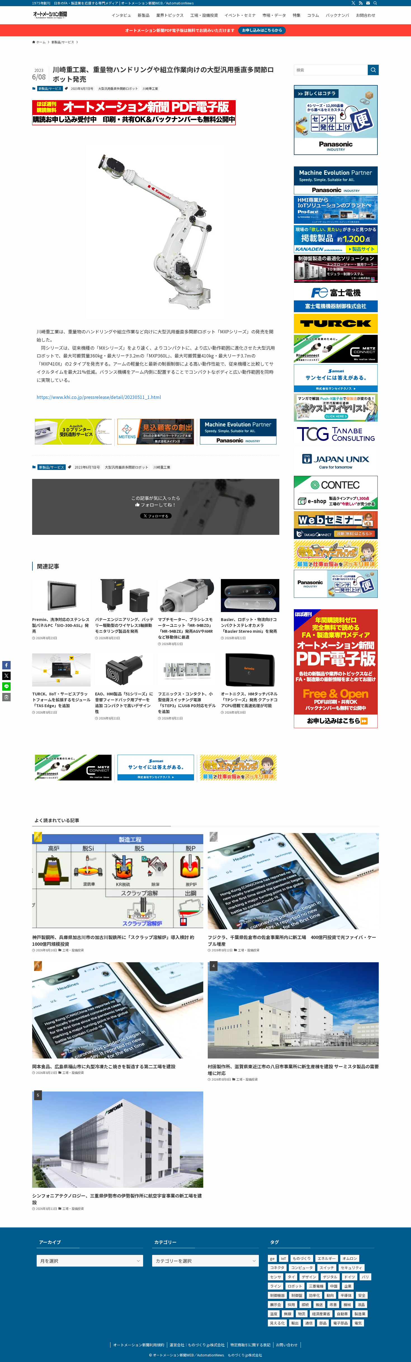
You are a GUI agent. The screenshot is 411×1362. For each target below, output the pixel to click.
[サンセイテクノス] (155, 778)
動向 (330, 1295)
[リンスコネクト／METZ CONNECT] (73, 778)
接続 (305, 1304)
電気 (358, 1323)
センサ (275, 1276)
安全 (361, 1295)
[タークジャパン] (336, 331)
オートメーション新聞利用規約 (138, 1344)
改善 (333, 1304)
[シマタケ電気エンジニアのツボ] (238, 778)
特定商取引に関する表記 (250, 1344)
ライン (275, 1286)
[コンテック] (336, 508)
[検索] (375, 3)
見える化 (277, 1323)
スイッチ (327, 1267)
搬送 (319, 1304)
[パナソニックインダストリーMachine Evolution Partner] (238, 442)
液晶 (361, 1304)
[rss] (360, 3)
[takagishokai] (336, 537)
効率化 (314, 1295)
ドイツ (349, 1276)
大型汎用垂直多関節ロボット (118, 88)
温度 (273, 1313)
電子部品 (340, 1323)
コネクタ (277, 1267)
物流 (301, 1313)
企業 (347, 1286)
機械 (347, 1304)
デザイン (309, 1276)
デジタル (330, 1276)
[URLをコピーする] (6, 697)
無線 (287, 1313)
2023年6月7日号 (82, 88)
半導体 (346, 1295)
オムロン (349, 1258)
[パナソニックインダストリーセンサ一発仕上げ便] (336, 153)
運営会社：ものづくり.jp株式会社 (197, 1344)
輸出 (295, 1323)
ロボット (295, 1286)
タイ (291, 1276)
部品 (323, 1323)
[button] (6, 665)
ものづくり (302, 1258)
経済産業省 (321, 1313)
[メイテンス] (155, 442)
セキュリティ (351, 1267)
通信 (309, 1323)
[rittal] (336, 281)
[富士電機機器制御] (336, 310)
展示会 (275, 1304)
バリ (365, 1276)
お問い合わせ (287, 1344)
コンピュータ (302, 1267)
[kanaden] (336, 251)
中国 (333, 1286)
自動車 (342, 1313)
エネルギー (327, 1258)
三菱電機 (316, 1286)
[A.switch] (73, 442)
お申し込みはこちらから (262, 30)
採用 (291, 1304)
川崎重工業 (150, 88)
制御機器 (277, 1295)
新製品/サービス (50, 88)
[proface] (336, 222)
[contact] (368, 3)
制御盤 (296, 1295)
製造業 (360, 1313)
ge (272, 1258)
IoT (283, 1258)
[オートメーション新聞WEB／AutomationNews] (50, 15)
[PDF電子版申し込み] (134, 123)
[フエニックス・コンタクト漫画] (336, 420)
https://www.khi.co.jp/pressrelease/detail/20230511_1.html (99, 397)
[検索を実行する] (373, 70)
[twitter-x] (353, 3)
